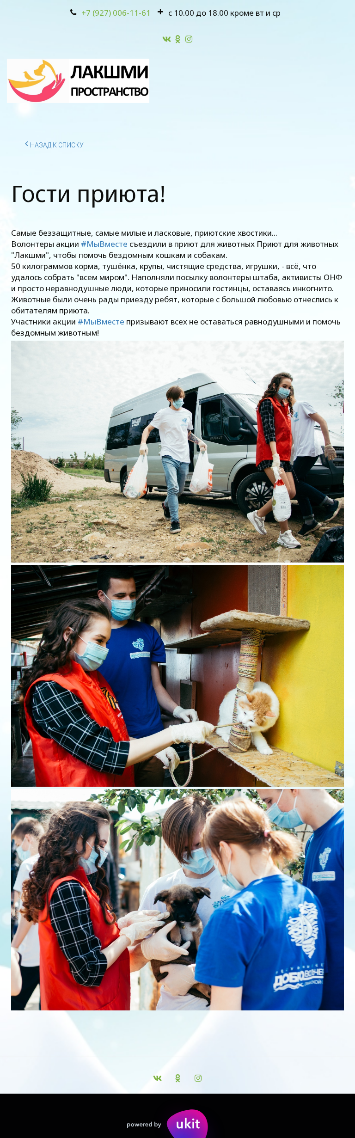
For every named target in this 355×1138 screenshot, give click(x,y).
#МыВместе (104, 244)
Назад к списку (57, 145)
